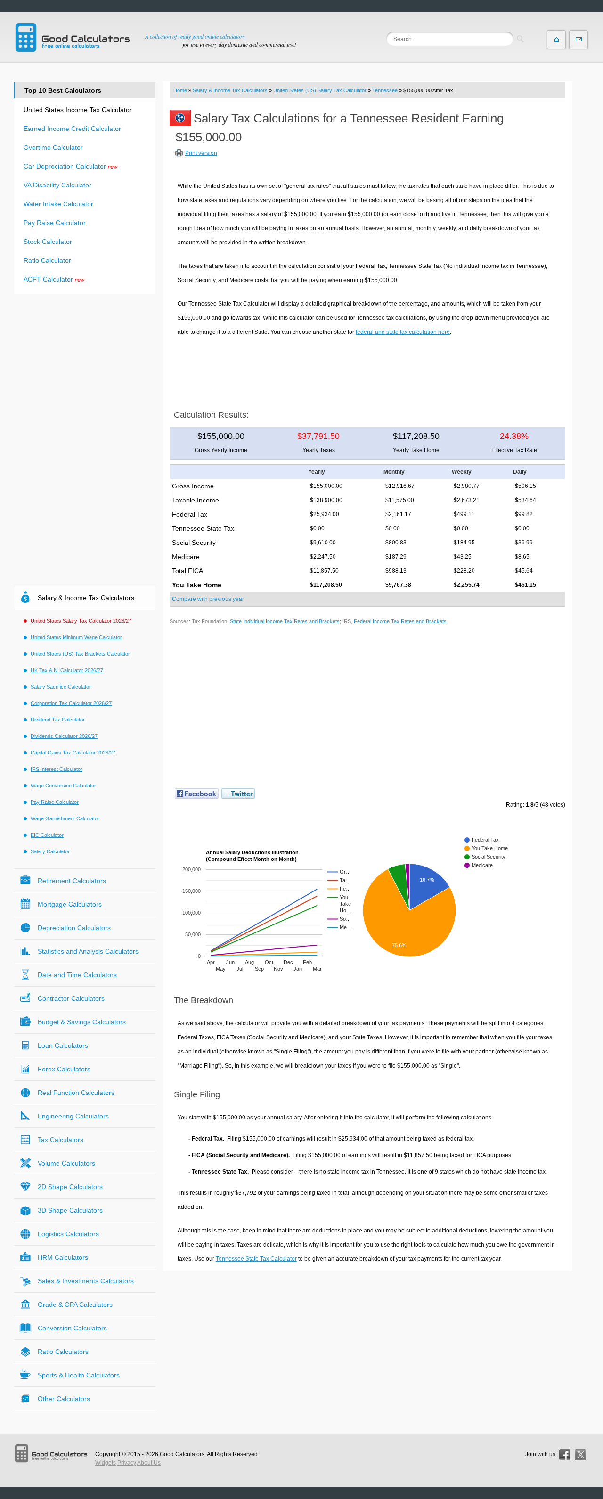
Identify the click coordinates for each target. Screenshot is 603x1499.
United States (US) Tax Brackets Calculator (80, 653)
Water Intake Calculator (58, 204)
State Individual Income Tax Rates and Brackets (285, 621)
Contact (578, 39)
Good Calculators (182, 1454)
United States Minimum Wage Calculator (76, 637)
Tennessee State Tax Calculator (256, 1259)
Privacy (126, 1462)
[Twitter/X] (580, 1454)
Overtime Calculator (53, 147)
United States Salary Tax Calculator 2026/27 (81, 621)
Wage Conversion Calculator (63, 785)
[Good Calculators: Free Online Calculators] (72, 37)
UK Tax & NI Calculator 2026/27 (67, 670)
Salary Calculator (50, 851)
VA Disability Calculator (57, 185)
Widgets (105, 1462)
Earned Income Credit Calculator (72, 128)
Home (180, 90)
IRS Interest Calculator (56, 769)
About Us (149, 1462)
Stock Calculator (48, 241)
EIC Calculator (47, 835)
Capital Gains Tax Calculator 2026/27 (73, 752)
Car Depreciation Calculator (65, 166)
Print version (201, 153)
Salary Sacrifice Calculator (61, 686)
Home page (556, 39)
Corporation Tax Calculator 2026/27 (71, 703)
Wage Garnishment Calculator (65, 818)
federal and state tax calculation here (403, 332)
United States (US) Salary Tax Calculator (320, 90)
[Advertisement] (367, 369)
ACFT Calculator (48, 279)
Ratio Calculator (47, 260)
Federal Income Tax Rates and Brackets (400, 621)
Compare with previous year (208, 599)
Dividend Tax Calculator (58, 719)
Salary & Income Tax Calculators (230, 90)
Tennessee (385, 90)
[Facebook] (564, 1454)
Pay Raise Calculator (55, 223)
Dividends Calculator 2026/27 (64, 736)
